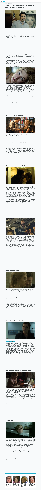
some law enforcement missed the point (12, 355)
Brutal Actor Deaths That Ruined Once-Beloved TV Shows (16, 484)
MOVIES (12, 1)
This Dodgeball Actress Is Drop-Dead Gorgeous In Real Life (32, 484)
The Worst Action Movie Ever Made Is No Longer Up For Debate (24, 485)
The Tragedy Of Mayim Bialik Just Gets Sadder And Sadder (8, 485)
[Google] (29, 1)
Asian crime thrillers (9, 252)
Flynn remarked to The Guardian (15, 92)
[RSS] (31, 1)
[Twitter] (25, 1)
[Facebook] (24, 1)
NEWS (9, 1)
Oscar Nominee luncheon (10, 304)
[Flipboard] (28, 1)
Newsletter (38, 1)
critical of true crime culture (28, 345)
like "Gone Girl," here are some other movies (15, 461)
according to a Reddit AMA (27, 442)
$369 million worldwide (21, 241)
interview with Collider (9, 290)
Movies (6, 3)
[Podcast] (33, 1)
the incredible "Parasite (30, 252)
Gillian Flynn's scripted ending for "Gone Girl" (13, 236)
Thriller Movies (10, 3)
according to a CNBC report (16, 30)
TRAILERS (17, 1)
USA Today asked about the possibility (21, 400)
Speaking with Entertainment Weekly (23, 247)
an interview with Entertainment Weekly (23, 150)
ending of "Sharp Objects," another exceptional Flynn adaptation (17, 61)
